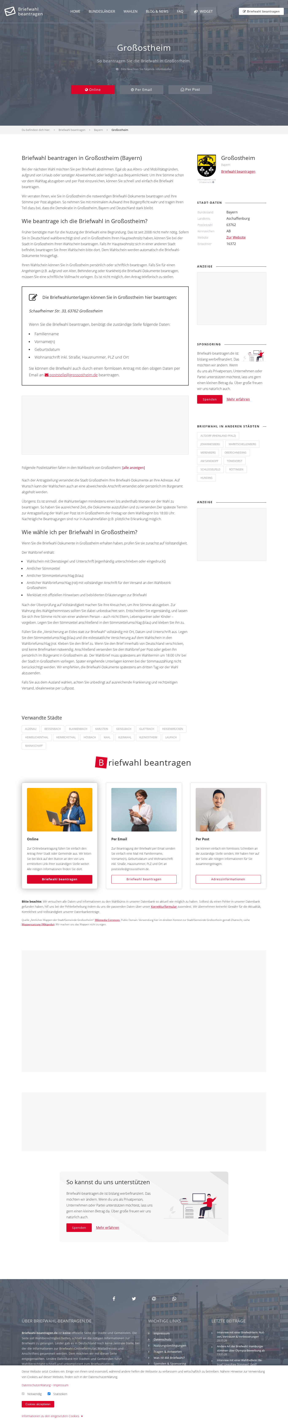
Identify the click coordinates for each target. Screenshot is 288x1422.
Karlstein (101, 729)
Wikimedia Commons (107, 920)
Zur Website (236, 237)
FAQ (180, 11)
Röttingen (236, 469)
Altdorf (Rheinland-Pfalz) (218, 436)
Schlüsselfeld (210, 469)
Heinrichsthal (66, 737)
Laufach (171, 737)
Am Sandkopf (209, 461)
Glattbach (146, 729)
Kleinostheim (148, 737)
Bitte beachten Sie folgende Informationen (146, 69)
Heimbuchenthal (36, 737)
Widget (206, 11)
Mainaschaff (34, 746)
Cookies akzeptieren (38, 1404)
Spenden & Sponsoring (170, 1364)
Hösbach (90, 737)
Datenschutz (162, 1339)
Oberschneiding (235, 452)
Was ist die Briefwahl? (169, 1358)
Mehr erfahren (238, 399)
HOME (75, 11)
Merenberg (208, 452)
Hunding (207, 478)
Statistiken (60, 1394)
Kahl (107, 737)
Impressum (162, 1333)
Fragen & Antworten (168, 1352)
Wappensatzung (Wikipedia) (38, 924)
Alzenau (30, 729)
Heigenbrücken (172, 729)
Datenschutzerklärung (36, 1385)
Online (94, 89)
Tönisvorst (234, 461)
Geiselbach (123, 729)
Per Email (143, 89)
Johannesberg (210, 444)
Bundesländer (102, 11)
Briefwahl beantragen (59, 879)
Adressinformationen (228, 879)
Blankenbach (78, 729)
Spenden (210, 399)
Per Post (192, 89)
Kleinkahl (124, 737)
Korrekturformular (164, 907)
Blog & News (157, 11)
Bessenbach (52, 729)
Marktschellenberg (242, 444)
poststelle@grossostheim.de (73, 374)
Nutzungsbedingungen (170, 1346)
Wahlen (130, 11)
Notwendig (34, 1394)
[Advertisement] (105, 425)
